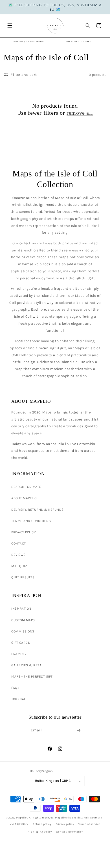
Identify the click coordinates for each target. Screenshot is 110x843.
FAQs (15, 688)
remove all (80, 113)
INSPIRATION (21, 608)
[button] (9, 25)
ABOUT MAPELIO (24, 498)
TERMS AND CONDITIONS (31, 521)
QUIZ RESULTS (22, 577)
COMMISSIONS (22, 631)
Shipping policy (41, 831)
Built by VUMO (19, 823)
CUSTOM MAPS (23, 620)
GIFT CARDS (20, 643)
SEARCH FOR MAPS (26, 487)
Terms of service (89, 824)
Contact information (69, 831)
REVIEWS (18, 555)
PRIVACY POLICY (23, 532)
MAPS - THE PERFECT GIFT (32, 676)
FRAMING (18, 654)
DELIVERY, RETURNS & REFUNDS (37, 510)
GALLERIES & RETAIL (27, 665)
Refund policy (42, 824)
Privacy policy (65, 824)
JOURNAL (18, 699)
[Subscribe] (78, 730)
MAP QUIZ (19, 566)
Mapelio (21, 817)
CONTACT (18, 543)
